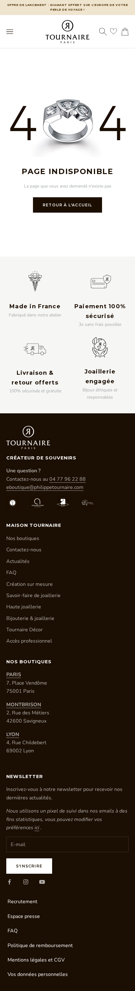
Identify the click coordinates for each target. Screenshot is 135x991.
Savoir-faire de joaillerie (33, 595)
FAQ (11, 572)
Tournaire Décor (24, 629)
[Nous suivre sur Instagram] (26, 882)
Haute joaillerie (23, 606)
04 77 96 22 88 (67, 479)
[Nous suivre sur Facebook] (9, 882)
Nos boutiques (22, 538)
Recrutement (22, 901)
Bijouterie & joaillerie (30, 618)
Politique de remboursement (40, 945)
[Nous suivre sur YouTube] (42, 882)
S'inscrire (29, 866)
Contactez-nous (23, 549)
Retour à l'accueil (67, 205)
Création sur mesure (29, 584)
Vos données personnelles (38, 974)
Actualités (18, 561)
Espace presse (24, 916)
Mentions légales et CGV (36, 960)
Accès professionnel (29, 641)
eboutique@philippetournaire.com (45, 487)
